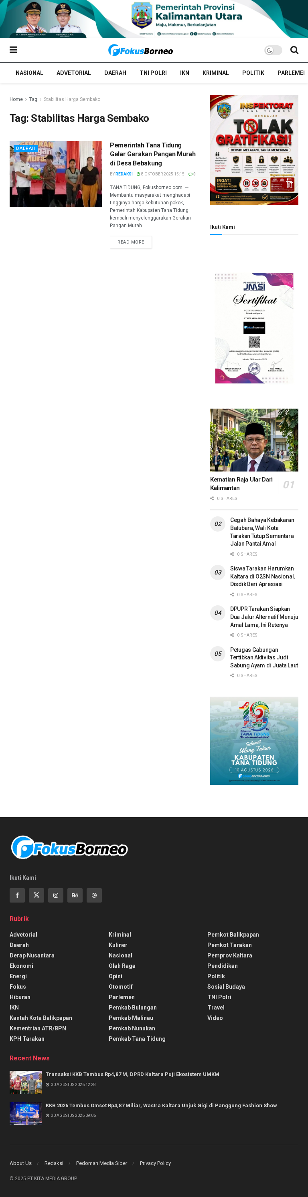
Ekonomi (21, 966)
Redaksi (124, 174)
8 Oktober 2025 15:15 (162, 174)
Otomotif (121, 986)
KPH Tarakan (27, 1039)
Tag (33, 99)
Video (215, 1018)
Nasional (29, 73)
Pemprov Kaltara (229, 955)
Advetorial (74, 73)
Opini (115, 976)
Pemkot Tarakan (229, 945)
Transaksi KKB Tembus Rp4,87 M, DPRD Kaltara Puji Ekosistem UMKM (132, 1074)
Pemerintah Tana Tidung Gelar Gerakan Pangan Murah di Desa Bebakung (153, 154)
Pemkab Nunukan (132, 1028)
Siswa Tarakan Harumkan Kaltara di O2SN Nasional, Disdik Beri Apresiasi (262, 576)
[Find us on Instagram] (55, 895)
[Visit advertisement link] (154, 19)
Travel (216, 1007)
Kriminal (216, 73)
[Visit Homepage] (141, 50)
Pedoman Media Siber (101, 1163)
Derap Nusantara (32, 955)
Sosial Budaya (226, 986)
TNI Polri (153, 73)
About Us (21, 1163)
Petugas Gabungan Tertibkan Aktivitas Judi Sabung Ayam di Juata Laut (264, 658)
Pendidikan (222, 966)
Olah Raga (122, 966)
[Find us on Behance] (75, 895)
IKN (184, 73)
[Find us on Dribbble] (94, 895)
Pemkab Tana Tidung (137, 1039)
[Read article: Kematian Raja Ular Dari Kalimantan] (254, 440)
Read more (135, 242)
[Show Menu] (13, 50)
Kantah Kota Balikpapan (41, 1018)
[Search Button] (294, 50)
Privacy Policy (155, 1163)
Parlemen (292, 73)
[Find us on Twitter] (36, 895)
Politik (253, 73)
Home (16, 99)
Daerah (115, 73)
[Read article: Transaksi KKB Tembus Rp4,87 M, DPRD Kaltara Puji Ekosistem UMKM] (26, 1082)
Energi (18, 976)
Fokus (18, 986)
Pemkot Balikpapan (233, 934)
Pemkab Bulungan (133, 1007)
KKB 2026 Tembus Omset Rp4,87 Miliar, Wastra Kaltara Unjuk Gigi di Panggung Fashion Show (161, 1105)
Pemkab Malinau (131, 1018)
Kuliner (118, 945)
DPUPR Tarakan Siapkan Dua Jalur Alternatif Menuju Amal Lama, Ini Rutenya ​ (264, 617)
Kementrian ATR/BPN (38, 1028)
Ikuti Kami (222, 227)
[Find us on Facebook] (17, 895)
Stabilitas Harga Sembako (72, 99)
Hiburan (20, 997)
